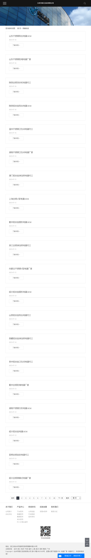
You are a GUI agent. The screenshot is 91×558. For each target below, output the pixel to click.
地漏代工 (71, 551)
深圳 (41, 549)
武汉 (37, 549)
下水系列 (20, 511)
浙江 (19, 549)
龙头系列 (20, 519)
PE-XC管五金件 (22, 522)
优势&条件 (43, 511)
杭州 (22, 549)
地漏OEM (57, 551)
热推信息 (26, 28)
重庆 (44, 549)
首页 (12, 498)
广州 (48, 549)
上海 (33, 549)
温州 (30, 549)
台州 (15, 549)
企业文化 (9, 514)
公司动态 (31, 511)
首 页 (19, 28)
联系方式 (54, 511)
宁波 (26, 549)
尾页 (67, 498)
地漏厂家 (64, 551)
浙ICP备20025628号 (38, 551)
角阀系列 (20, 517)
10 (54, 498)
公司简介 (9, 511)
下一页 (60, 498)
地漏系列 (20, 514)
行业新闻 (31, 514)
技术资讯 (31, 517)
